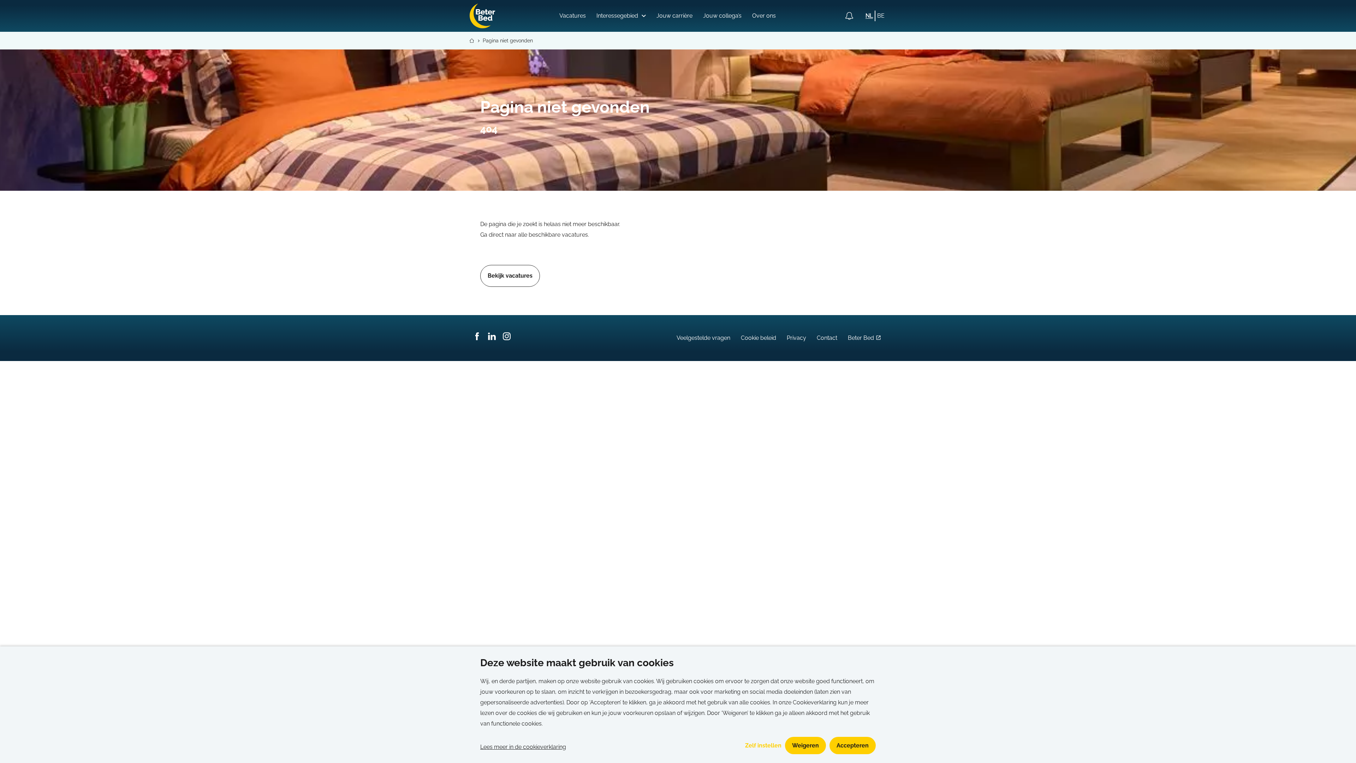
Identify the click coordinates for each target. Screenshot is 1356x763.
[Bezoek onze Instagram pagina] (506, 338)
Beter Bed (861, 338)
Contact (827, 338)
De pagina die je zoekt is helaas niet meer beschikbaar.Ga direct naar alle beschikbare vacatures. (550, 229)
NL (869, 15)
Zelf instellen (763, 745)
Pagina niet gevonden (508, 40)
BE (881, 15)
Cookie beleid (758, 338)
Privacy (796, 338)
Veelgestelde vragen (703, 338)
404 (489, 129)
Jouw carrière (674, 15)
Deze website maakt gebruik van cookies (577, 663)
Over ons (764, 15)
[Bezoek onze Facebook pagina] (477, 338)
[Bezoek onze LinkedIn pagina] (491, 338)
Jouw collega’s (722, 15)
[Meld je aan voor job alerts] (849, 16)
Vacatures (572, 15)
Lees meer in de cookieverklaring (523, 747)
